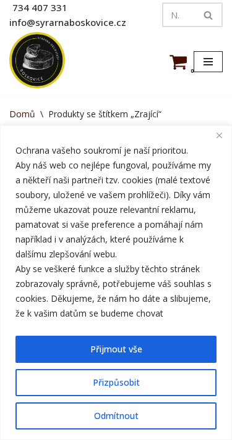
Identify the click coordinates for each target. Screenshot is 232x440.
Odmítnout (116, 415)
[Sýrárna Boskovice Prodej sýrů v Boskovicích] (37, 60)
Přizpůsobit (116, 382)
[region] (116, 282)
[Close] (219, 135)
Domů (22, 114)
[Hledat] (209, 14)
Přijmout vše (116, 349)
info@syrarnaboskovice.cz (67, 22)
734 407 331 (39, 7)
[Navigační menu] (208, 61)
